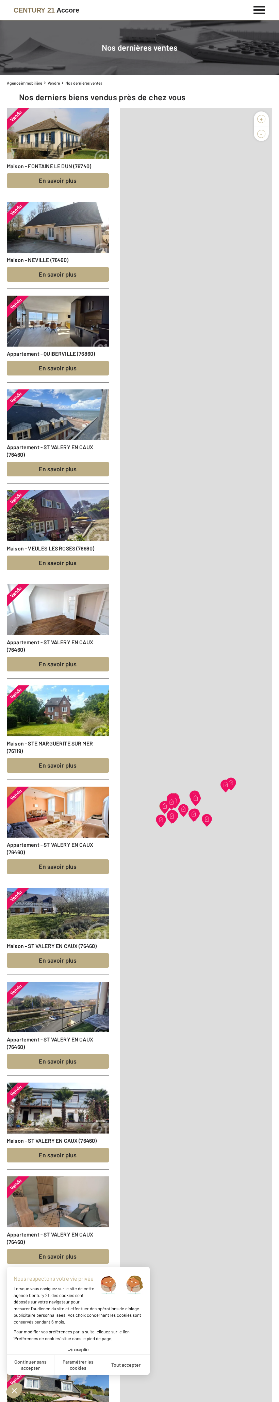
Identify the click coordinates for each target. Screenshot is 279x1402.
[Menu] (259, 9)
